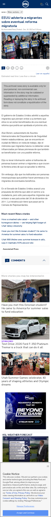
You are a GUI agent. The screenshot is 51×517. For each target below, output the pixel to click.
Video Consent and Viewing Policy (23, 497)
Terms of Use (11, 493)
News (3, 12)
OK (48, 466)
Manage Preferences (25, 506)
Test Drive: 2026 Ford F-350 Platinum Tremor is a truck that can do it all (24, 345)
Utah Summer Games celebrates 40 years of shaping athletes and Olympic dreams (25, 381)
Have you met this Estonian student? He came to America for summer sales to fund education (24, 308)
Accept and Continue (25, 513)
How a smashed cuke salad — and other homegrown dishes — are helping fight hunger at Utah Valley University (23, 222)
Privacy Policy (24, 493)
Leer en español (43, 74)
